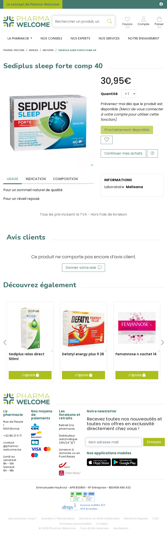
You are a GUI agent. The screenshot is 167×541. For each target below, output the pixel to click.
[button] (5, 342)
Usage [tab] (12, 178)
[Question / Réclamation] (152, 153)
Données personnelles (76, 524)
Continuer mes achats (123, 153)
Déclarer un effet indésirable (99, 518)
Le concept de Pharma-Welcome (33, 4)
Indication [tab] (36, 178)
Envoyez (154, 441)
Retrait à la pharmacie (67, 427)
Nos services (109, 38)
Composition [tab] (65, 178)
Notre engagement (143, 38)
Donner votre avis (82, 267)
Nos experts (80, 38)
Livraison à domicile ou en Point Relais (69, 453)
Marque (33, 50)
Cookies (102, 524)
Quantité (109, 93)
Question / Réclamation (58, 518)
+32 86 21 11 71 (12, 436)
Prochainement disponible (126, 129)
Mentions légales (136, 518)
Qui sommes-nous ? (22, 518)
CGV (155, 518)
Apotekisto (121, 528)
